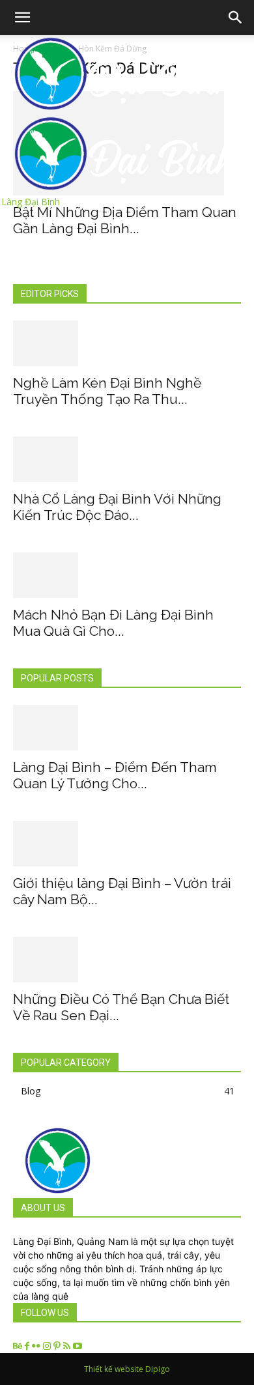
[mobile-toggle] (22, 17)
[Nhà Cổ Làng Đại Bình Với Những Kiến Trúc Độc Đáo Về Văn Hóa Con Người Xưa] (127, 459)
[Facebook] (28, 1346)
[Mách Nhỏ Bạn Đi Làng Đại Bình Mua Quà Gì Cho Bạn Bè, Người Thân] (127, 575)
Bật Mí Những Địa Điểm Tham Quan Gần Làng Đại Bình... (124, 220)
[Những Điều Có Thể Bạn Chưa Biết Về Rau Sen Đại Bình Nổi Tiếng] (127, 959)
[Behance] (19, 1346)
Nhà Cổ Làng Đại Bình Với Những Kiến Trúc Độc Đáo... (117, 507)
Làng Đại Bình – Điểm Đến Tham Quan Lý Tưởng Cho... (115, 775)
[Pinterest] (58, 1346)
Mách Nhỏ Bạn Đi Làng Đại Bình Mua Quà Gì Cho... (113, 623)
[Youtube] (77, 1346)
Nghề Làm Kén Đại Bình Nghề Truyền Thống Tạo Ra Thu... (107, 391)
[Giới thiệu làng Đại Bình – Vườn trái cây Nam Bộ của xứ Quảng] (127, 843)
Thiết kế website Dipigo (127, 1369)
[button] (236, 17)
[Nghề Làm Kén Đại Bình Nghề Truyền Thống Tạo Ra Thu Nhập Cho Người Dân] (127, 343)
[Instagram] (48, 1346)
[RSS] (68, 1346)
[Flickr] (37, 1346)
